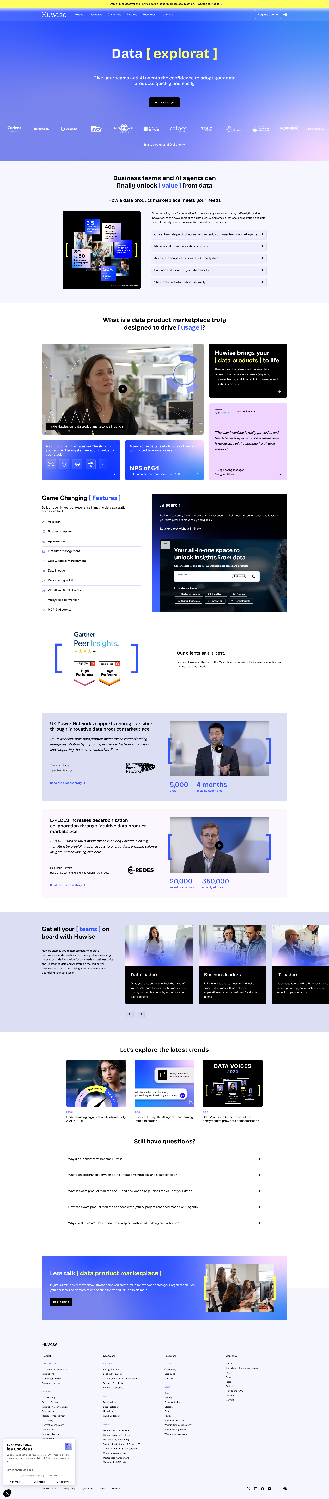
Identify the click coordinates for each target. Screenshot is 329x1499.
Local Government (112, 1374)
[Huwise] (54, 14)
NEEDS (106, 1424)
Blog (166, 1393)
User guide (169, 1374)
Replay (167, 1416)
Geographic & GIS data (114, 1462)
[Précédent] (129, 1014)
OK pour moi (63, 1481)
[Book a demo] (164, 1288)
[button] (7, 1493)
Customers (114, 14)
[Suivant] (140, 1014)
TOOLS (167, 1363)
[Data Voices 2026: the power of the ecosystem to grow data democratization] (233, 1093)
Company (167, 14)
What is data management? (178, 1425)
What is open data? (174, 1420)
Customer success (51, 1383)
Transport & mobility (113, 1383)
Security (116, 1488)
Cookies (103, 1488)
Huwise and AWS (234, 1391)
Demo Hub (169, 1378)
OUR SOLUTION (49, 1363)
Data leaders (109, 1402)
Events (167, 1411)
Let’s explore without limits (179, 528)
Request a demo (268, 14)
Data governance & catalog (116, 1435)
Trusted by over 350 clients (163, 144)
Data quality (48, 1411)
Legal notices (87, 1488)
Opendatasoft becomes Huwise (242, 1368)
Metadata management (53, 1416)
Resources (149, 14)
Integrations (48, 1374)
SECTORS (107, 1363)
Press (228, 1381)
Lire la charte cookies (20, 1469)
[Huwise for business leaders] (232, 964)
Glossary (168, 1406)
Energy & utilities (111, 1369)
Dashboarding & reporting (116, 1439)
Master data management (116, 1458)
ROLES (106, 1396)
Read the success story (66, 783)
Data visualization (50, 1434)
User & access (49, 1429)
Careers (229, 1377)
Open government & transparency (120, 1448)
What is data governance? (177, 1429)
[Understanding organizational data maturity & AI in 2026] (96, 1093)
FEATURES (46, 1392)
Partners (132, 14)
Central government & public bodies (121, 1378)
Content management (53, 1425)
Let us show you (164, 102)
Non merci (15, 1481)
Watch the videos (208, 3)
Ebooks (168, 1397)
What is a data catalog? (176, 1434)
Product (79, 14)
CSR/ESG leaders (111, 1416)
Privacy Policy (69, 1488)
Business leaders (111, 1406)
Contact (230, 1400)
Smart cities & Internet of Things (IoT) (122, 1444)
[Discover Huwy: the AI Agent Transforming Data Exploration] (164, 1093)
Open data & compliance (115, 1453)
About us (230, 1363)
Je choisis (39, 1481)
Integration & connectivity (55, 1406)
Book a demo (61, 1301)
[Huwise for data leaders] (159, 964)
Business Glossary (51, 1402)
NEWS (167, 1387)
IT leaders (108, 1411)
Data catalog (48, 1397)
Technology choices (52, 1378)
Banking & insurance (113, 1387)
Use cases (96, 14)
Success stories (172, 1402)
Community (170, 1369)
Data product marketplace (55, 1369)
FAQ (228, 1372)
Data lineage (48, 1420)
